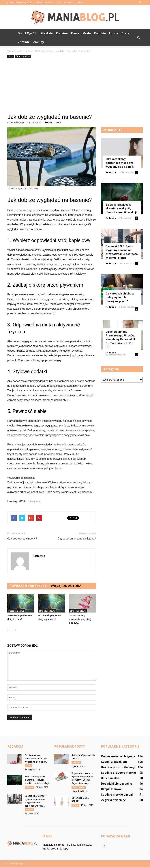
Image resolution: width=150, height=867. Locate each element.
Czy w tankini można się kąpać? (77, 538)
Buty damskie (110, 778)
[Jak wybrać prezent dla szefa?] (61, 759)
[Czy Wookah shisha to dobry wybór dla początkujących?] (122, 289)
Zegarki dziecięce (113, 800)
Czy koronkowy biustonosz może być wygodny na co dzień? (120, 162)
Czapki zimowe (111, 789)
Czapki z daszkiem (114, 761)
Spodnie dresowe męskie (118, 772)
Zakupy (38, 42)
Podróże (100, 33)
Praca (75, 33)
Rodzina (62, 33)
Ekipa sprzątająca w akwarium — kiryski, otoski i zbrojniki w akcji (121, 208)
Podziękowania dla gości (118, 756)
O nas (57, 2)
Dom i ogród (27, 33)
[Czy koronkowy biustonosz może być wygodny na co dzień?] (122, 153)
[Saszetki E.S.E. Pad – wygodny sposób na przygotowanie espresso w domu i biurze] (14, 799)
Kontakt (79, 2)
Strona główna (44, 2)
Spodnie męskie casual (117, 794)
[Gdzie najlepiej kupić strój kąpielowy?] (51, 603)
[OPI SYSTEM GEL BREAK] (61, 801)
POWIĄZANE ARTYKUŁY (28, 586)
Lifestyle (46, 33)
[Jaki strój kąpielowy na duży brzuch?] (20, 603)
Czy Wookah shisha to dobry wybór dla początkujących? (120, 297)
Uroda (113, 33)
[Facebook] (140, 2)
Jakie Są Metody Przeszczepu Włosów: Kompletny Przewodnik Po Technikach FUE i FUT (121, 339)
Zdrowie (24, 42)
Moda (86, 33)
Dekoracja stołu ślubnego (118, 767)
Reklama (67, 2)
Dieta (125, 33)
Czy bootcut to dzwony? (22, 538)
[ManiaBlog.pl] (75, 17)
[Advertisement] (75, 86)
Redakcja (19, 122)
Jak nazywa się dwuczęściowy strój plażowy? (80, 619)
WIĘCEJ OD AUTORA (66, 586)
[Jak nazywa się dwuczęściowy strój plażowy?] (82, 603)
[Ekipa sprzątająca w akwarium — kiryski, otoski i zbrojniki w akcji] (122, 198)
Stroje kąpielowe (23, 56)
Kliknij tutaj (34, 501)
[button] (138, 37)
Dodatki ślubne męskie (116, 783)
